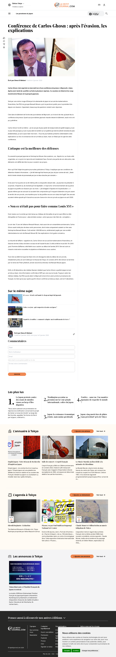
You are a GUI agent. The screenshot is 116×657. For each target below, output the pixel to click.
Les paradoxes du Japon (24, 14)
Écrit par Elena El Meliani (17, 80)
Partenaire (44, 635)
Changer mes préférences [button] (90, 650)
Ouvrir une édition (47, 632)
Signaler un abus (46, 647)
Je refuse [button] (76, 650)
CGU (42, 644)
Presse (43, 641)
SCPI (57, 633)
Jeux (56, 644)
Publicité (44, 638)
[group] (102, 13)
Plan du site (47, 654)
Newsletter (33, 635)
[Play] (102, 13)
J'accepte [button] (67, 650)
